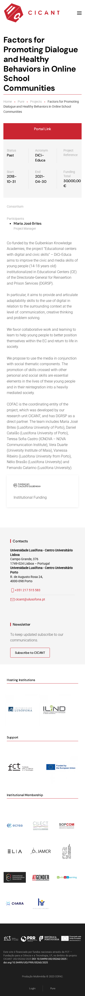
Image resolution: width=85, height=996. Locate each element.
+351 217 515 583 (27, 590)
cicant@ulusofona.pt (30, 599)
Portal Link (42, 129)
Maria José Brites (27, 223)
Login (32, 988)
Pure (52, 988)
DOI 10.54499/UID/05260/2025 (49, 959)
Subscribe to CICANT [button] (30, 653)
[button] (79, 13)
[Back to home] (31, 13)
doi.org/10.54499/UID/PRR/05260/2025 (25, 962)
